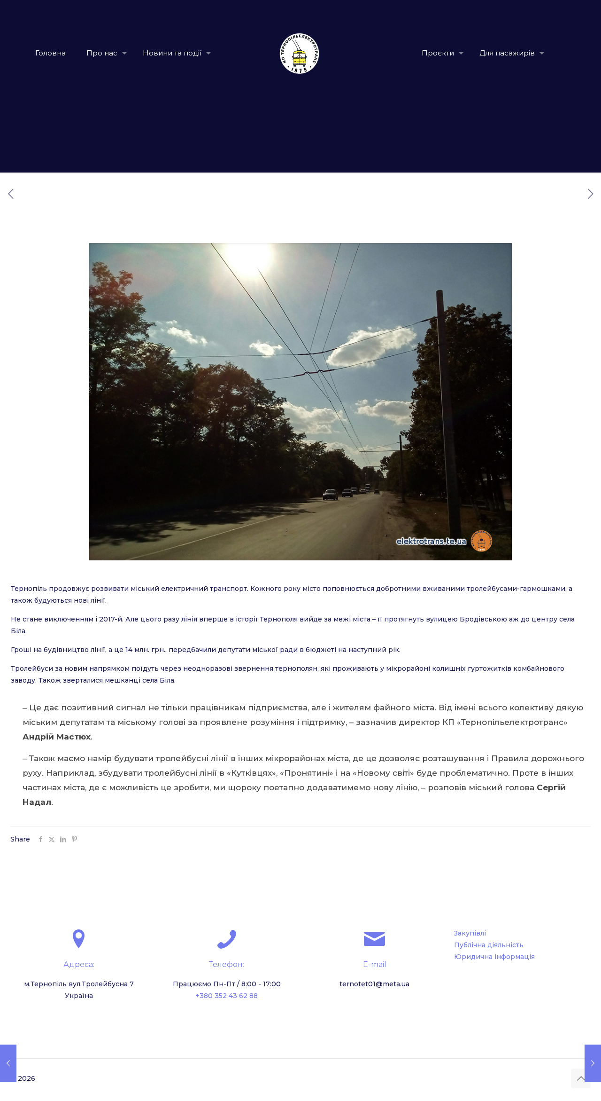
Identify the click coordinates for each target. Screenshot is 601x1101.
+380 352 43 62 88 (226, 995)
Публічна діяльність (489, 945)
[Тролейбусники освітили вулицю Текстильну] (593, 1063)
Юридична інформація (494, 956)
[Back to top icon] (581, 1078)
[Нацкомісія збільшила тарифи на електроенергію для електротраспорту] (8, 1063)
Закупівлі (470, 933)
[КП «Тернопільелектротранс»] (300, 53)
